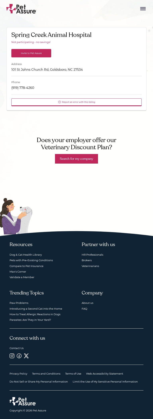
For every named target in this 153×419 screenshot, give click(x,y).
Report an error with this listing (78, 102)
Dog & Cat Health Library (26, 254)
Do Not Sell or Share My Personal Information (39, 381)
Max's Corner (18, 271)
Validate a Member (22, 277)
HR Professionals (92, 254)
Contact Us (17, 348)
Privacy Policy (18, 373)
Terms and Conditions (46, 373)
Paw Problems (19, 302)
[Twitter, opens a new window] (26, 355)
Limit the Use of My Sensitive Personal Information (105, 381)
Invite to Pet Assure (31, 53)
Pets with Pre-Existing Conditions (31, 260)
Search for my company (76, 159)
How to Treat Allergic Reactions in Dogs (35, 314)
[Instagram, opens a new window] (12, 355)
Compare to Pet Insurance (26, 266)
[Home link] (23, 401)
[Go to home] (21, 8)
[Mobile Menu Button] (143, 8)
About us (87, 302)
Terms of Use (73, 373)
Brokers (87, 260)
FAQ (84, 308)
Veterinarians (90, 266)
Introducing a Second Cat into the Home (36, 308)
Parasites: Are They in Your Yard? (30, 319)
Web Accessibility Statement (104, 373)
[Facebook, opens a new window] (19, 355)
